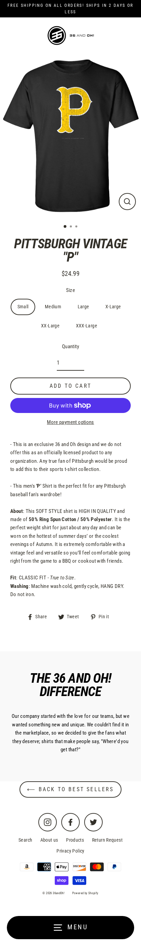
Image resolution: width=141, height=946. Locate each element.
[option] (70, 136)
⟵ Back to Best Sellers (70, 789)
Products (75, 840)
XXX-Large (86, 325)
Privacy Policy (70, 851)
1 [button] (65, 226)
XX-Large (50, 325)
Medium (53, 306)
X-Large (113, 306)
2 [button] (71, 227)
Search (25, 840)
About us (49, 840)
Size (70, 290)
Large (83, 306)
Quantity (70, 346)
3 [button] (77, 227)
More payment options (70, 422)
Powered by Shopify (85, 893)
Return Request (107, 840)
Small (23, 306)
